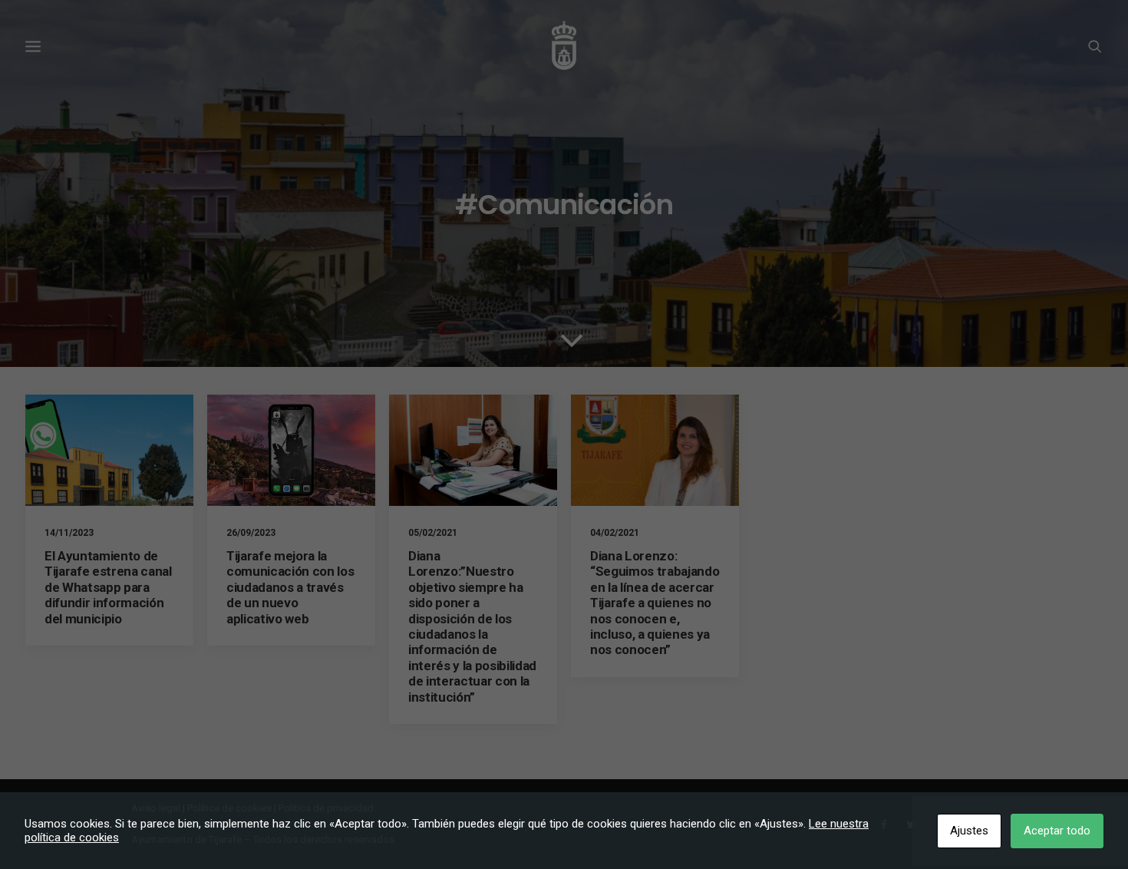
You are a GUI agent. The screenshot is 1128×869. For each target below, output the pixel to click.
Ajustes (969, 831)
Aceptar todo (1057, 831)
